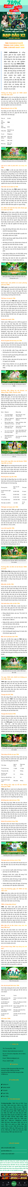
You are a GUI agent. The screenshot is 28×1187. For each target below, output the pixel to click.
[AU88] (14, 1174)
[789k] (14, 2)
